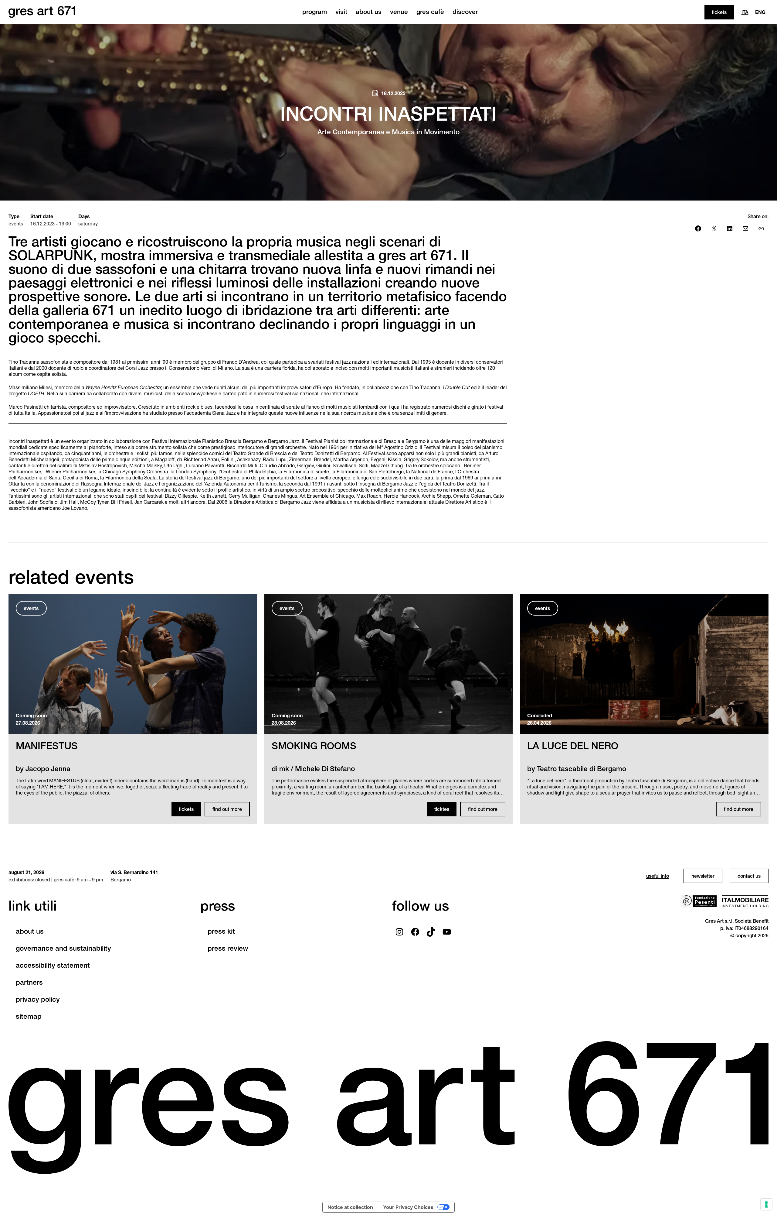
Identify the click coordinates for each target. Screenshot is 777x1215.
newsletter (702, 876)
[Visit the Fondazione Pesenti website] (698, 901)
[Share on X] (714, 228)
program (314, 11)
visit (341, 11)
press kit (221, 931)
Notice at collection (350, 1207)
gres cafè (430, 11)
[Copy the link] (761, 228)
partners (29, 982)
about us (369, 11)
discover (465, 11)
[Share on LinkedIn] (729, 228)
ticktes (441, 809)
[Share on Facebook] (698, 228)
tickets (719, 12)
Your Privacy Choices (408, 1207)
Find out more (227, 809)
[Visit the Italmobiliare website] (745, 901)
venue (399, 11)
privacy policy (38, 999)
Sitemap (29, 1016)
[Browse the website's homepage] (41, 12)
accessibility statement (53, 965)
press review (228, 948)
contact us (749, 876)
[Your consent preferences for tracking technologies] (766, 1204)
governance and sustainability (63, 948)
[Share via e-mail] (745, 228)
